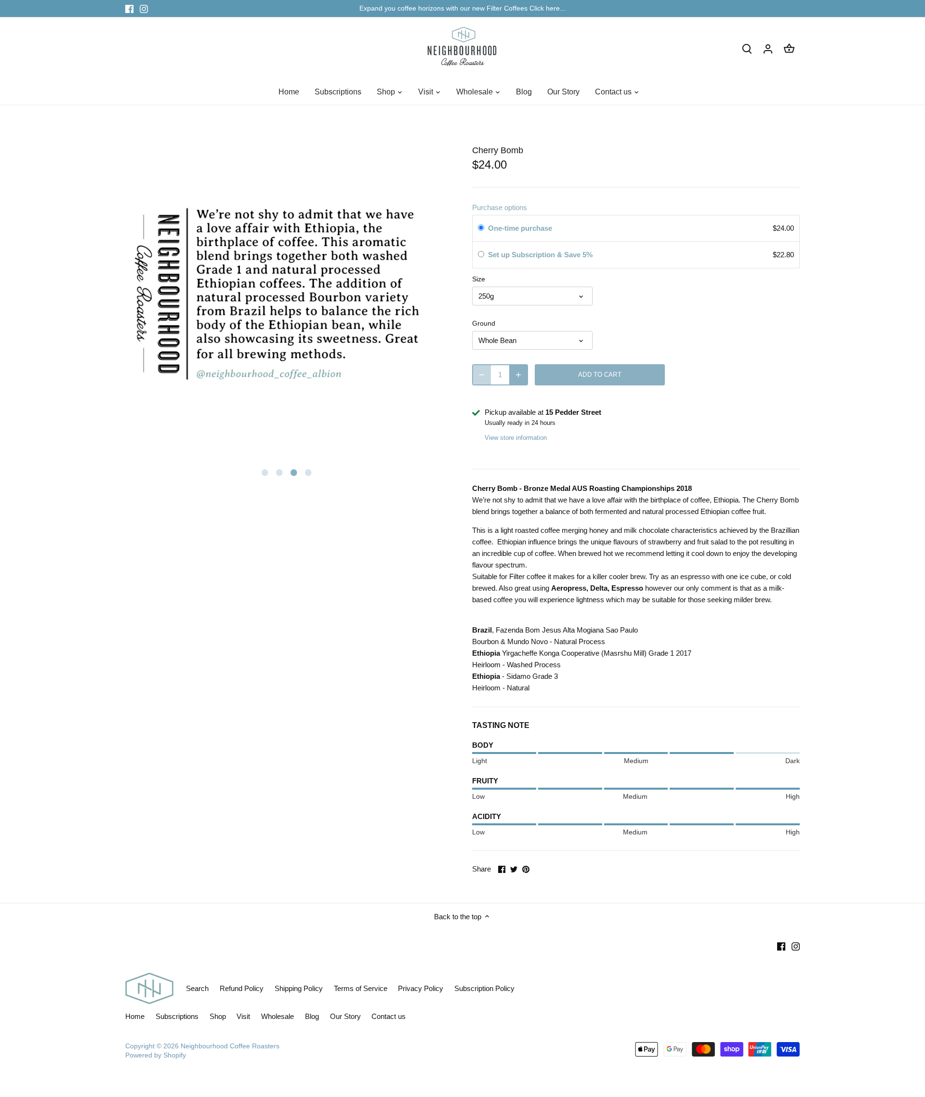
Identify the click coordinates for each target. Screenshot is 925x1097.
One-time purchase (520, 228)
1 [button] (265, 472)
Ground (483, 323)
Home (135, 1016)
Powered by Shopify (155, 1055)
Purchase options (499, 207)
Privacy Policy (420, 988)
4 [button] (308, 472)
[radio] (481, 228)
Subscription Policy (484, 988)
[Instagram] (144, 8)
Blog (312, 1016)
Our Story (345, 1016)
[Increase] (518, 375)
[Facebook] (129, 8)
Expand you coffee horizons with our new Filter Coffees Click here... (462, 8)
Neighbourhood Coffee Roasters (230, 1046)
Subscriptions (177, 1016)
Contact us (388, 1016)
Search (197, 988)
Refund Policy (242, 988)
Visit (243, 1016)
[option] (289, 294)
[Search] (746, 48)
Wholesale (277, 1016)
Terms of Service (360, 988)
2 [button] (279, 472)
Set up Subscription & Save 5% (541, 255)
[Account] (768, 48)
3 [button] (294, 472)
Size (478, 279)
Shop (218, 1016)
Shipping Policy (299, 988)
